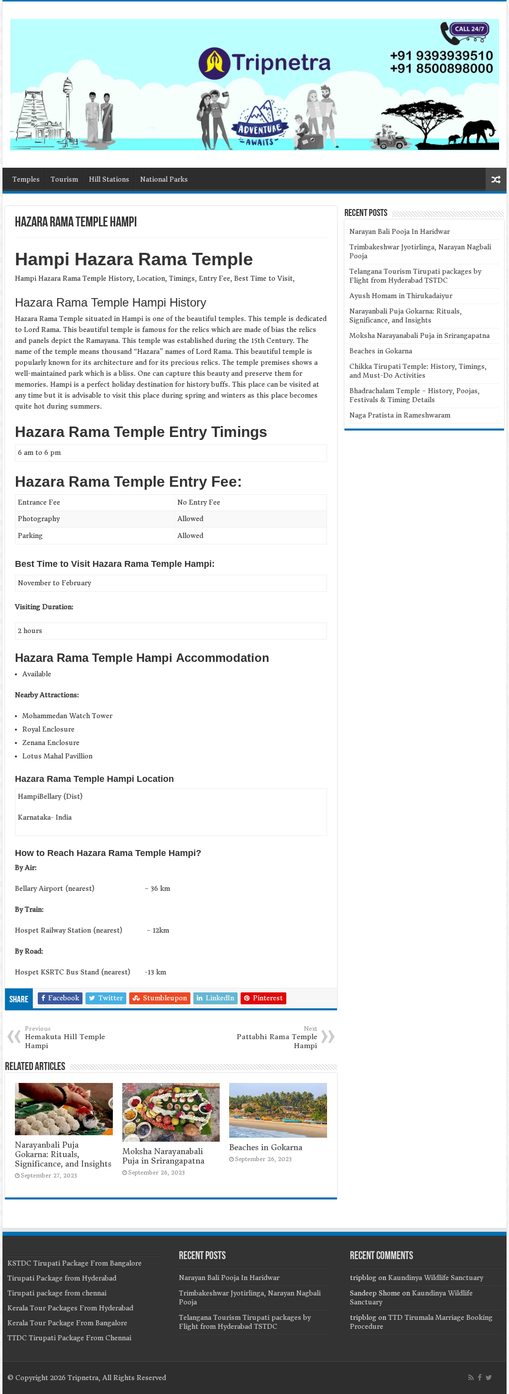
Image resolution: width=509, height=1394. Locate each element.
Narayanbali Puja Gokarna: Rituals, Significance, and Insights (63, 1154)
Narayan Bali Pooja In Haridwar (399, 231)
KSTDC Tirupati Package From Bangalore (74, 1263)
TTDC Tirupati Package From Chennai (69, 1338)
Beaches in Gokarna (265, 1147)
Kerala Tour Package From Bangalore (67, 1323)
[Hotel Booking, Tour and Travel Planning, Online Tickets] (254, 83)
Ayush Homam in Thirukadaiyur (400, 296)
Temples (26, 179)
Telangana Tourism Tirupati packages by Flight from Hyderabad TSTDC (415, 276)
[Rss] (471, 1378)
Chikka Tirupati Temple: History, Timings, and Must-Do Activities (418, 371)
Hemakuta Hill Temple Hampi (65, 1037)
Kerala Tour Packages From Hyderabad (70, 1308)
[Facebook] (480, 1378)
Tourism (64, 179)
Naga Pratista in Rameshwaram (399, 415)
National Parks (164, 179)
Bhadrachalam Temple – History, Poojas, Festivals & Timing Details (414, 395)
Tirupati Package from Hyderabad (61, 1278)
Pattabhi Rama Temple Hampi (277, 1037)
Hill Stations (109, 179)
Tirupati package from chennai (56, 1293)
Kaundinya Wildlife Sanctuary (435, 1278)
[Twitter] (489, 1378)
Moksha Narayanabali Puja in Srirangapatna (163, 1156)
